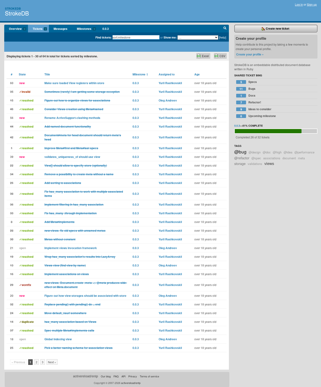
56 (11, 118)
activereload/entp (85, 376)
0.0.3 (105, 29)
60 (11, 83)
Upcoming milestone (258, 116)
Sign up (312, 4)
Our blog (106, 376)
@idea (288, 152)
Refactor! (250, 102)
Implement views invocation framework (70, 248)
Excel (205, 56)
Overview (13, 29)
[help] (222, 37)
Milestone (140, 74)
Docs (248, 95)
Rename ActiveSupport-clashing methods (72, 118)
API (123, 376)
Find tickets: (103, 37)
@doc (267, 152)
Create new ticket (277, 28)
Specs (248, 82)
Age (197, 74)
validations (255, 163)
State (22, 74)
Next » (52, 362)
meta (301, 158)
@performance (304, 152)
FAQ (116, 376)
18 (11, 339)
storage (240, 163)
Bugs (247, 88)
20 (11, 295)
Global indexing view (58, 339)
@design (255, 152)
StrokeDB (17, 13)
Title (47, 74)
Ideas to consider (256, 109)
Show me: (170, 37)
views (269, 163)
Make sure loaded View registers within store (74, 83)
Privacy (132, 376)
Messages (60, 29)
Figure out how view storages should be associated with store (85, 295)
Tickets (35, 29)
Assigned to (167, 74)
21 (11, 248)
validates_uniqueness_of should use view (72, 157)
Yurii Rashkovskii (170, 83)
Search (225, 29)
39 (11, 157)
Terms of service (149, 376)
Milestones (81, 29)
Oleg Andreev (168, 100)
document (289, 158)
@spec (256, 158)
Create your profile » (250, 54)
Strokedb (13, 8)
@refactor (241, 157)
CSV (222, 56)
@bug (240, 151)
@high (277, 152)
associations (271, 158)
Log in (299, 4)
